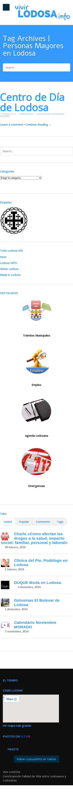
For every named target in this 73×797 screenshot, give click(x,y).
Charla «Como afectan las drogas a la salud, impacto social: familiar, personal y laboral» (34, 538)
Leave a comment (11, 124)
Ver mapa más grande (17, 725)
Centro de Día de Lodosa (32, 102)
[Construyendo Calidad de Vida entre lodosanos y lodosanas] (42, 12)
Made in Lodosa (10, 275)
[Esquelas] (14, 232)
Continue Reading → (38, 124)
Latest (8, 521)
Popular (24, 521)
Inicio (3, 257)
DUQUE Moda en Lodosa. (38, 582)
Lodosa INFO (26, 113)
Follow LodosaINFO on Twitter (36, 759)
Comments (43, 521)
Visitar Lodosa (9, 269)
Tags (60, 521)
